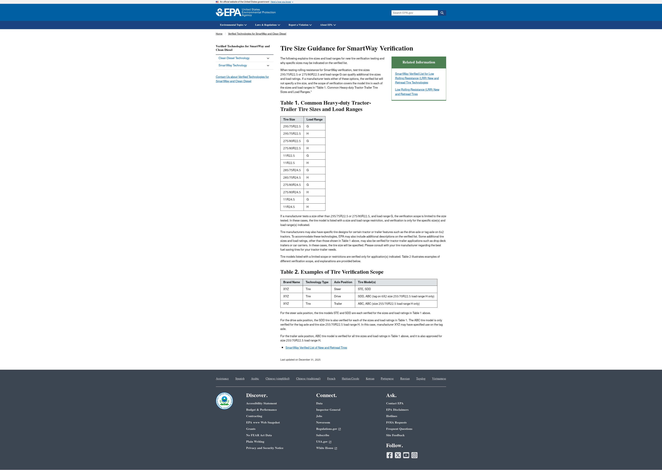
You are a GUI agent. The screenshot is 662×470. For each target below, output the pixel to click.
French (331, 379)
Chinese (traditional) (308, 379)
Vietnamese (439, 379)
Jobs (319, 416)
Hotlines (391, 416)
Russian (405, 379)
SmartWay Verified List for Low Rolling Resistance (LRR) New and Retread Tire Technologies (417, 78)
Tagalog (420, 379)
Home (219, 33)
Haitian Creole (350, 379)
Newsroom (323, 422)
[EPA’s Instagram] (414, 455)
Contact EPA (395, 403)
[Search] (442, 13)
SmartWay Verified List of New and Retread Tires (316, 348)
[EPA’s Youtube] (406, 455)
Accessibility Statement (261, 403)
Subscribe (322, 435)
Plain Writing (255, 441)
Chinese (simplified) (278, 379)
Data (319, 403)
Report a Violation (298, 25)
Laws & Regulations (266, 25)
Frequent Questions (399, 429)
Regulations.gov (326, 429)
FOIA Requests (396, 422)
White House (324, 448)
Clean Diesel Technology (234, 58)
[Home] (245, 12)
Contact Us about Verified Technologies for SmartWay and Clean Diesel (242, 79)
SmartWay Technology (233, 65)
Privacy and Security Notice (264, 448)
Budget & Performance (261, 410)
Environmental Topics (231, 25)
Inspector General (328, 410)
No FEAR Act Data (259, 435)
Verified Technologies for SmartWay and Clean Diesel (257, 33)
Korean (370, 379)
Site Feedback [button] (395, 435)
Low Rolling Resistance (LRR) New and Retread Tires (417, 92)
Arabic (255, 379)
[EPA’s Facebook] (389, 455)
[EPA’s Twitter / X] (397, 455)
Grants (250, 429)
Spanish (239, 379)
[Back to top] (652, 460)
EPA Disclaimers (397, 410)
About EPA (326, 25)
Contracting (254, 416)
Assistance (222, 379)
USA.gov (322, 441)
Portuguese (387, 379)
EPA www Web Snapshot (263, 422)
